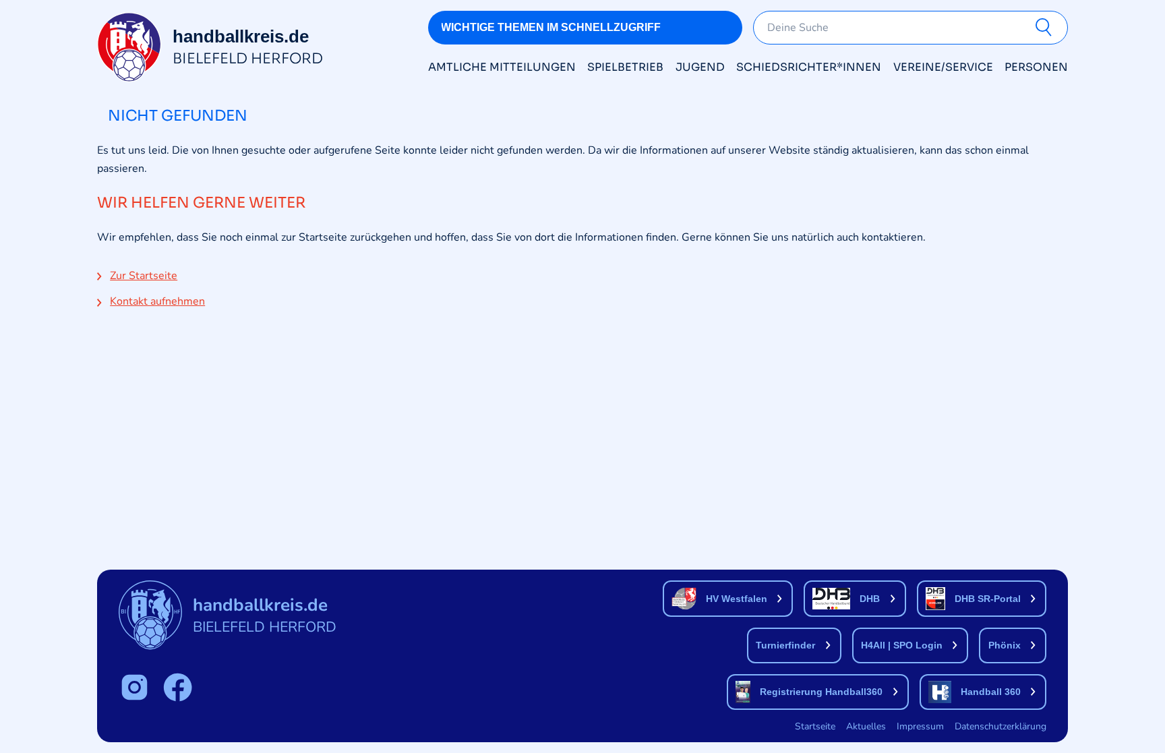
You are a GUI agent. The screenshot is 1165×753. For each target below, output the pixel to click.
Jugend (700, 67)
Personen (1036, 67)
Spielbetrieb (625, 67)
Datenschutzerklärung (1000, 726)
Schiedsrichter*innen (808, 67)
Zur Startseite (143, 275)
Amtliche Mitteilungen (502, 67)
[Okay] (1046, 27)
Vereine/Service (943, 67)
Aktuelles (866, 726)
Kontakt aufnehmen (157, 301)
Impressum (920, 726)
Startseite (815, 726)
